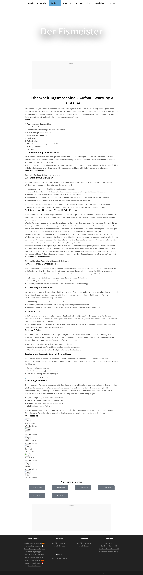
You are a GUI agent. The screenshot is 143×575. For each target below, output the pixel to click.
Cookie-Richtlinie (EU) (94, 573)
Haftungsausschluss (104, 573)
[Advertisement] (71, 76)
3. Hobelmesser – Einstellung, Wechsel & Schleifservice (45, 130)
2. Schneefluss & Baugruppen (36, 127)
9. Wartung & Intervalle (33, 147)
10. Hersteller (30, 149)
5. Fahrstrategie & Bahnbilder (36, 135)
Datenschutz (84, 573)
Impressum (77, 573)
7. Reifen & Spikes (31, 141)
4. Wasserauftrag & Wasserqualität (38, 132)
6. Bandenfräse (30, 138)
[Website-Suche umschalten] (120, 3)
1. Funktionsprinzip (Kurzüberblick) (38, 124)
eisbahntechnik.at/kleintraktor (39, 378)
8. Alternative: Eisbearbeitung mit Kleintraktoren (43, 144)
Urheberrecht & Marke (116, 573)
